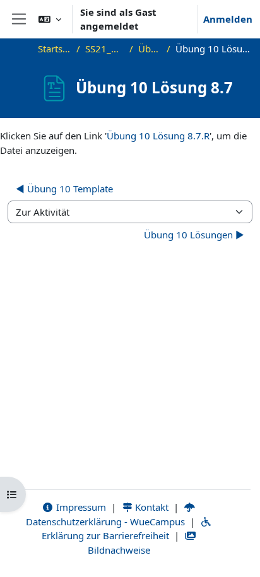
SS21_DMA (104, 48)
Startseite (55, 48)
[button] (49, 19)
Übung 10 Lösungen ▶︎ (194, 234)
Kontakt (150, 507)
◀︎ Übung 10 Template (64, 188)
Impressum (80, 507)
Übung (150, 48)
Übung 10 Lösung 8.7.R (158, 135)
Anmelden (227, 19)
